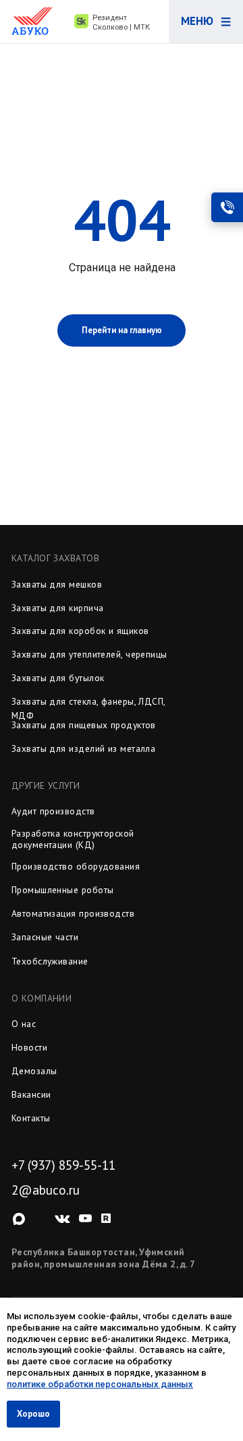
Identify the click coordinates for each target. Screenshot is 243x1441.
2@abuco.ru (45, 1190)
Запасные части (44, 937)
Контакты (31, 1118)
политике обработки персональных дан (91, 1384)
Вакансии (31, 1094)
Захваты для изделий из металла (83, 748)
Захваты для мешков (56, 584)
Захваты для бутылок (58, 678)
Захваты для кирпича (57, 608)
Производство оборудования (75, 866)
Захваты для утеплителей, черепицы (89, 654)
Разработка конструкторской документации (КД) (72, 839)
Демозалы (34, 1071)
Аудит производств (53, 811)
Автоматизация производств (72, 913)
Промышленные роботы (62, 890)
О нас (23, 1024)
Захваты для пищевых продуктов (83, 725)
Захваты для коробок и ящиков (80, 631)
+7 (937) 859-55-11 (63, 1165)
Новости (29, 1047)
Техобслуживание (49, 961)
